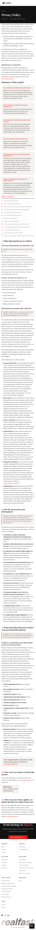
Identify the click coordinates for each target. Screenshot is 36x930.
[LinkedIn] (8, 915)
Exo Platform (4, 859)
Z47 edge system (6, 891)
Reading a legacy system (8, 883)
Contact (3, 852)
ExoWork (3, 865)
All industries (22, 859)
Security (3, 904)
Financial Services (23, 865)
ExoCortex (4, 868)
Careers (3, 849)
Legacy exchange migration (8, 886)
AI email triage (5, 894)
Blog (20, 880)
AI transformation (23, 849)
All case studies (5, 880)
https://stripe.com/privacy (11, 483)
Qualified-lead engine (7, 889)
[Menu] (31, 926)
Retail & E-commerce (24, 873)
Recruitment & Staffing (25, 862)
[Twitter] (5, 915)
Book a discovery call (17, 837)
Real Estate (22, 870)
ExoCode (3, 862)
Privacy (3, 907)
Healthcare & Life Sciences (26, 868)
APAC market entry (6, 897)
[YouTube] (2, 915)
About (3, 847)
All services (22, 847)
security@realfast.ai (8, 79)
